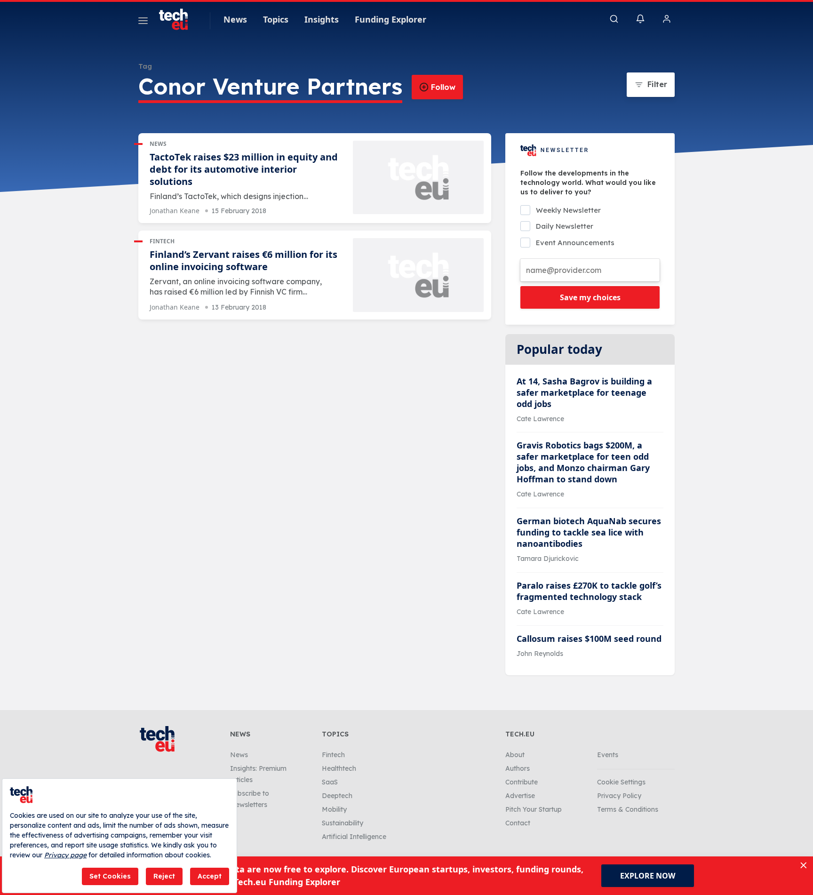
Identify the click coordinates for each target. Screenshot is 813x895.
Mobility (334, 809)
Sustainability (342, 823)
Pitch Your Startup (533, 809)
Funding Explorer (390, 19)
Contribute (521, 782)
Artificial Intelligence (354, 836)
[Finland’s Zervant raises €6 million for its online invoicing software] (418, 275)
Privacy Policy (619, 795)
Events (607, 755)
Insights (321, 19)
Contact (517, 823)
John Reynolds (540, 653)
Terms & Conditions (627, 809)
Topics (275, 19)
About (515, 755)
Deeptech (337, 795)
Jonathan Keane (174, 210)
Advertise (520, 795)
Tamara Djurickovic (548, 558)
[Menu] (143, 22)
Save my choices (590, 297)
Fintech (162, 241)
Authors (517, 768)
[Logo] (178, 19)
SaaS (330, 782)
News (235, 19)
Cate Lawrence (540, 419)
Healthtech (339, 768)
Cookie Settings (621, 782)
